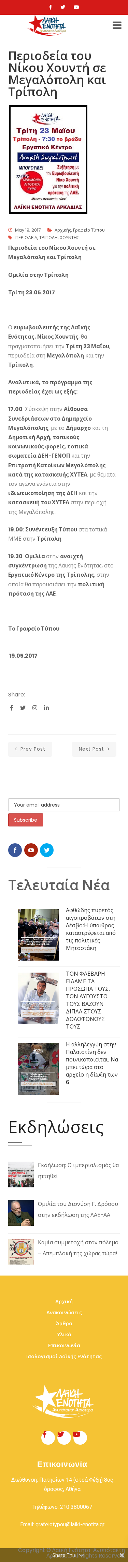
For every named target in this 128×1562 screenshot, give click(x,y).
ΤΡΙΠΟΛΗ (48, 237)
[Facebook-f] (48, 1438)
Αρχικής (63, 230)
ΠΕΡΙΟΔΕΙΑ (26, 237)
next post (92, 748)
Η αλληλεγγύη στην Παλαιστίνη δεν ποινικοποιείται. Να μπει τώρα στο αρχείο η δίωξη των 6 (92, 1063)
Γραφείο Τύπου (89, 230)
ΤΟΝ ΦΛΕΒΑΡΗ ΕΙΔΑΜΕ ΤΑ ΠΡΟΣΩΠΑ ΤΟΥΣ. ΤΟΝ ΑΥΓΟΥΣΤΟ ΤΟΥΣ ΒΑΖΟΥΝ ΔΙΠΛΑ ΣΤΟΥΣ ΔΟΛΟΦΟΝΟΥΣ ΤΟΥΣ (88, 1000)
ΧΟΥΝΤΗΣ (69, 237)
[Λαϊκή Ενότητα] (47, 25)
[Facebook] (50, 7)
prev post (32, 748)
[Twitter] (62, 7)
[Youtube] (76, 7)
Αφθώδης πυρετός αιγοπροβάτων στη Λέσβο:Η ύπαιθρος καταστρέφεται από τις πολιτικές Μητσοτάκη (91, 929)
